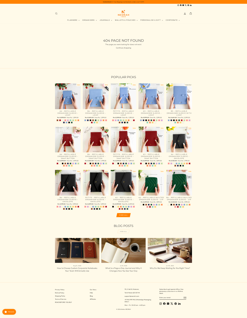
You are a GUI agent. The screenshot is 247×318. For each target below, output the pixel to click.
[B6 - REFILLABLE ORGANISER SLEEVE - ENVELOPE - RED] (78, 207)
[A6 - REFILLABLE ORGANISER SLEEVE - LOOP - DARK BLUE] (64, 122)
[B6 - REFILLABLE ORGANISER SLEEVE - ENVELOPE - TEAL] (68, 207)
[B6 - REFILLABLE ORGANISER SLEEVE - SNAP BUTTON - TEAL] (97, 166)
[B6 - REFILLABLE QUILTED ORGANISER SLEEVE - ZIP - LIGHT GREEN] (187, 205)
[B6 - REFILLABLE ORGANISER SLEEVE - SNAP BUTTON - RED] (85, 163)
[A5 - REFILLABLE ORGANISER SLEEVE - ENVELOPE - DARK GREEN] (127, 209)
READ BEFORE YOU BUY (63, 302)
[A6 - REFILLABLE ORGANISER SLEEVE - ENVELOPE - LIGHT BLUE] (176, 163)
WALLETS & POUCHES (125, 20)
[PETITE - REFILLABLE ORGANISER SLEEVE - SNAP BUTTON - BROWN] (121, 163)
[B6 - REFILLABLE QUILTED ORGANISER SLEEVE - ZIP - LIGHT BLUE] (184, 205)
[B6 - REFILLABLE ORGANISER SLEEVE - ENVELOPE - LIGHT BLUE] (65, 207)
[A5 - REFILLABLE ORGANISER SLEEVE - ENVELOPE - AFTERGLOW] (116, 207)
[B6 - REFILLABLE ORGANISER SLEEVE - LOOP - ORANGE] (103, 120)
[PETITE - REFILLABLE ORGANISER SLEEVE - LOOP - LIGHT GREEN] (123, 120)
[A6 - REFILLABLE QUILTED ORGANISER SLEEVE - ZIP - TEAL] (153, 207)
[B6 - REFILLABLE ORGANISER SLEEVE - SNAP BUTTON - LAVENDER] (101, 163)
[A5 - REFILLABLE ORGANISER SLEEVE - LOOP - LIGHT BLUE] (141, 120)
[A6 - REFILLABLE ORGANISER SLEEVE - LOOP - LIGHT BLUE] (66, 122)
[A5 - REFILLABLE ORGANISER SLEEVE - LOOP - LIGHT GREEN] (156, 120)
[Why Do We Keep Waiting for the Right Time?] (170, 250)
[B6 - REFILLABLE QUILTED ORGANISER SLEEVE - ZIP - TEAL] (180, 207)
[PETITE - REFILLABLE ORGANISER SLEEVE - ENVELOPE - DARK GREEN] (100, 209)
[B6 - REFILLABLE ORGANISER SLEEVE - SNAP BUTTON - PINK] (94, 166)
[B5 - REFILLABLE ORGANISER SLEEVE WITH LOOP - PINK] (187, 120)
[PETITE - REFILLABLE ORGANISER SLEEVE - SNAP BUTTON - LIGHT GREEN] (134, 163)
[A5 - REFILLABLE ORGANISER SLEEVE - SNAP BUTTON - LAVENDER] (156, 163)
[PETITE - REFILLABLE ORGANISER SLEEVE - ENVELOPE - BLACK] (97, 209)
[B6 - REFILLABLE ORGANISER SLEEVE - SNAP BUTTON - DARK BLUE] (96, 163)
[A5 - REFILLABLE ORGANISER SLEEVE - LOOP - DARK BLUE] (143, 120)
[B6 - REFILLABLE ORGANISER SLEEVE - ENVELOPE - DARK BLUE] (66, 209)
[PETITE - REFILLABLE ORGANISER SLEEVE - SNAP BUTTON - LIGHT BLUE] (131, 163)
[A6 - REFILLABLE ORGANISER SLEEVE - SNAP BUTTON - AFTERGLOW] (60, 163)
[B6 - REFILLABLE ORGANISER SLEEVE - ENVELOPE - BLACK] (69, 209)
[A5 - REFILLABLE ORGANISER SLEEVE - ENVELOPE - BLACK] (113, 207)
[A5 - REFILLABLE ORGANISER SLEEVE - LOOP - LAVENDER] (162, 120)
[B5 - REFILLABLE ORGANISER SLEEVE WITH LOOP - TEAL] (175, 122)
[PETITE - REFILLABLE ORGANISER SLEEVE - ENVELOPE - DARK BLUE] (94, 209)
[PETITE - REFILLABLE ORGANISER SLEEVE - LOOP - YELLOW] (126, 120)
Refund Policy (59, 293)
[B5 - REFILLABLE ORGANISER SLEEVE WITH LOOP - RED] (182, 120)
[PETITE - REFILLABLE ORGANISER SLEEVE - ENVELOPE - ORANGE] (103, 207)
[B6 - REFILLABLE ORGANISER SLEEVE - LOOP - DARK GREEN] (96, 120)
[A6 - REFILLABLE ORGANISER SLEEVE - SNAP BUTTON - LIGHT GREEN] (78, 163)
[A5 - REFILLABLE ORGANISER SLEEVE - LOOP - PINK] (159, 120)
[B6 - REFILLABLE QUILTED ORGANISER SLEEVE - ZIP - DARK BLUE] (176, 205)
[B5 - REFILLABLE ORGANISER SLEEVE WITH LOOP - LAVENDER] (189, 120)
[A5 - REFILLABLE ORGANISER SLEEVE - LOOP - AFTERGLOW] (155, 122)
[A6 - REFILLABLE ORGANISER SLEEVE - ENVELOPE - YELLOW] (184, 163)
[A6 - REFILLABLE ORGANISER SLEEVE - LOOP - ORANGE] (78, 120)
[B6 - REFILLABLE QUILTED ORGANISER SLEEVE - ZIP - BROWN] (174, 205)
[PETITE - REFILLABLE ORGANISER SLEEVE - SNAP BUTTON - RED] (113, 163)
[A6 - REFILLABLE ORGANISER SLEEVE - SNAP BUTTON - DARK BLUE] (68, 163)
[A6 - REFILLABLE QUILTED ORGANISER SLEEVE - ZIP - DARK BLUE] (149, 205)
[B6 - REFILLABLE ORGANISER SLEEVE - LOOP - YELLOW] (97, 122)
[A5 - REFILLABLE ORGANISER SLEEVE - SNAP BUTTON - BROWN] (149, 163)
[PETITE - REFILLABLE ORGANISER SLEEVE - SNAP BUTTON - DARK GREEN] (126, 163)
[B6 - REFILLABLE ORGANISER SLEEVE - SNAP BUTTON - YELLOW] (100, 166)
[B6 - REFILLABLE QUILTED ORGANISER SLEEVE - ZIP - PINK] (175, 207)
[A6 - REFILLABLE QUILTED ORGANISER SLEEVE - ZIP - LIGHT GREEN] (159, 205)
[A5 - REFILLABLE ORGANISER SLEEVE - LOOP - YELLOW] (153, 122)
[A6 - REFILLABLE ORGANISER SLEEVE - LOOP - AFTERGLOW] (63, 120)
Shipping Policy (60, 296)
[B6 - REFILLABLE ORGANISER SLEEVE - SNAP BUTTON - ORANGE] (92, 166)
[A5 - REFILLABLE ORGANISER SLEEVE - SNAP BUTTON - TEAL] (153, 166)
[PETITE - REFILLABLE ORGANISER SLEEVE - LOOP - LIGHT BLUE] (118, 120)
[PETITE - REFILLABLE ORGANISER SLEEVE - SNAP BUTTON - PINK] (122, 166)
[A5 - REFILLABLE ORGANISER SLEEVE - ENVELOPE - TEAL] (123, 207)
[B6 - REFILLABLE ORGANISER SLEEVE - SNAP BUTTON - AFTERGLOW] (88, 163)
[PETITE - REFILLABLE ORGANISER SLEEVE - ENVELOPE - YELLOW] (101, 207)
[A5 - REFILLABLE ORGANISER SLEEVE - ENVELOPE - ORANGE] (121, 207)
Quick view (67, 107)
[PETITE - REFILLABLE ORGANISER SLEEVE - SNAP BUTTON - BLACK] (118, 163)
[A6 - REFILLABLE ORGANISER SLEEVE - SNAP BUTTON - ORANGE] (64, 166)
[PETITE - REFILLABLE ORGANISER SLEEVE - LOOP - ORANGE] (129, 120)
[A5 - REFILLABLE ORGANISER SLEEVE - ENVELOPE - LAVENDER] (131, 207)
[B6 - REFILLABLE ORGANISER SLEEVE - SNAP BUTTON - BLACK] (90, 163)
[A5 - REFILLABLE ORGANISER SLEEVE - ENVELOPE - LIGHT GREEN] (126, 207)
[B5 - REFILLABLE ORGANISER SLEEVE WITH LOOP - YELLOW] (180, 122)
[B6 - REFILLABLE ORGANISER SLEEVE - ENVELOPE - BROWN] (64, 209)
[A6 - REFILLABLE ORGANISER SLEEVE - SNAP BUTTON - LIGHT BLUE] (76, 163)
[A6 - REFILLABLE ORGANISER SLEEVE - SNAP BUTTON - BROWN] (65, 163)
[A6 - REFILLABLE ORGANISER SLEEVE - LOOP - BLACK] (69, 122)
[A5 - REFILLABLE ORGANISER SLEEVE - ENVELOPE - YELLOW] (118, 207)
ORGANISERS (88, 20)
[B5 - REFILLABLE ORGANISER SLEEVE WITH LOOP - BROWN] (176, 120)
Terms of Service (60, 299)
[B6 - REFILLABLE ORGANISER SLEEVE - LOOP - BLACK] (90, 120)
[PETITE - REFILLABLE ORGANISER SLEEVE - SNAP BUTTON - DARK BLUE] (123, 163)
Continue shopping (123, 48)
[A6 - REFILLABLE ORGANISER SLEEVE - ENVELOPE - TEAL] (179, 163)
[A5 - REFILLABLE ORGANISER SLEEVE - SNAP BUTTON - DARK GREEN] (154, 163)
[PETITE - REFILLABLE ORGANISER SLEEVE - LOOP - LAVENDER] (116, 120)
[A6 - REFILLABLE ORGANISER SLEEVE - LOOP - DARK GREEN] (72, 122)
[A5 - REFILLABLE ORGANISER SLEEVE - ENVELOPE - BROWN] (122, 209)
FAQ (91, 293)
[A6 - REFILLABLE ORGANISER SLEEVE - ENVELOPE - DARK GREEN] (183, 166)
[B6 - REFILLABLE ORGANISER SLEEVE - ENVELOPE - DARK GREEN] (72, 209)
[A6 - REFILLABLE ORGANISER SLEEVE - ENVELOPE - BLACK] (180, 166)
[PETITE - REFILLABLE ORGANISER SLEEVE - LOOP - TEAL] (121, 120)
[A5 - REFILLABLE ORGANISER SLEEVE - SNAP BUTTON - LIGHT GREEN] (162, 163)
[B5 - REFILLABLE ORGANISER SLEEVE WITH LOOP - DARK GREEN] (179, 120)
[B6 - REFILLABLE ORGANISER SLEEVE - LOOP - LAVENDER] (101, 120)
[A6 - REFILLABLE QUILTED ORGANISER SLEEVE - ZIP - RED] (150, 207)
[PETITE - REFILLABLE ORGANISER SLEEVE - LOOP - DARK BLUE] (122, 122)
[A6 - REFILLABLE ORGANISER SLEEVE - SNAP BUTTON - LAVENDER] (73, 163)
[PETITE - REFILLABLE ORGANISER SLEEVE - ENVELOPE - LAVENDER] (88, 207)
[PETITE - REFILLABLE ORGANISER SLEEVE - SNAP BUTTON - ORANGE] (120, 166)
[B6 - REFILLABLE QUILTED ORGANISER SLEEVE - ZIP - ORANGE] (189, 205)
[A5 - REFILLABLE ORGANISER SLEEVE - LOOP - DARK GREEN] (151, 120)
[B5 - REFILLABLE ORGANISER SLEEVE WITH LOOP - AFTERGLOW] (183, 122)
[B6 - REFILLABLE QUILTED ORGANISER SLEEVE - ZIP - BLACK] (171, 205)
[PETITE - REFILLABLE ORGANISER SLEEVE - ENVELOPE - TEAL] (96, 207)
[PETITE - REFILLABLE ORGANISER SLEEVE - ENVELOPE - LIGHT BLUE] (93, 207)
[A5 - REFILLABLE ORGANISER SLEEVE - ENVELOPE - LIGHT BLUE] (129, 207)
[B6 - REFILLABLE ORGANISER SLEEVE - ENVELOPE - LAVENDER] (60, 207)
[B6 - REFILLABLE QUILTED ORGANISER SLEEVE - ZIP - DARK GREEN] (179, 205)
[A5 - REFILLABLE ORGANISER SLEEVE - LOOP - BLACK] (146, 120)
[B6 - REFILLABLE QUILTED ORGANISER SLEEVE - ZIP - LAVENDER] (182, 205)
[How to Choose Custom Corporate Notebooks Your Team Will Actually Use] (77, 250)
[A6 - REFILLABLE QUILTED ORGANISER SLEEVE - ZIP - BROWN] (146, 205)
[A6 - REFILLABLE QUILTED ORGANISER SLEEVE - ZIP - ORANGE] (162, 205)
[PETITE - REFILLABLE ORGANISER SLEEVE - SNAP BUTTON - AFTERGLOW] (116, 163)
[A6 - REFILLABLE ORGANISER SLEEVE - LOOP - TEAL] (70, 120)
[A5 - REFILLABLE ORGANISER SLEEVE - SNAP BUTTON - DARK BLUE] (151, 163)
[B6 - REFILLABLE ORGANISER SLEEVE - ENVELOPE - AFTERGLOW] (63, 207)
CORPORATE (172, 20)
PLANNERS (72, 20)
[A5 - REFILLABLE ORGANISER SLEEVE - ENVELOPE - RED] (120, 209)
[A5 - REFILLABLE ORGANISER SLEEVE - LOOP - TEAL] (147, 122)
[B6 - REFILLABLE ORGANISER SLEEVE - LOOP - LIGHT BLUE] (85, 120)
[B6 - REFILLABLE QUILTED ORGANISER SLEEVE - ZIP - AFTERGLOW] (169, 205)
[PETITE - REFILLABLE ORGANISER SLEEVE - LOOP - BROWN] (120, 122)
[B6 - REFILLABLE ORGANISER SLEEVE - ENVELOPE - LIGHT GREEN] (70, 207)
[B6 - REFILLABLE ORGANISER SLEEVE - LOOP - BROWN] (93, 120)
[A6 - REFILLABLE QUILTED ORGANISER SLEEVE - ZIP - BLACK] (143, 205)
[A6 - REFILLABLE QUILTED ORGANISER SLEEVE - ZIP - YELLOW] (155, 207)
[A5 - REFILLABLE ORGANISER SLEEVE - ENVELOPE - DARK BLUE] (125, 209)
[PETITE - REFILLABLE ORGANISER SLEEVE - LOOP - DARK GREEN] (127, 122)
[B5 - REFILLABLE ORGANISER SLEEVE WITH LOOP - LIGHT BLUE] (169, 120)
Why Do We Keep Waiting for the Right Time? (170, 268)
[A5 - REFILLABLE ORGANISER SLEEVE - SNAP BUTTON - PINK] (150, 166)
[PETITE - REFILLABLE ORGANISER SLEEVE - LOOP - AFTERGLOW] (131, 120)
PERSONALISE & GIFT (150, 20)
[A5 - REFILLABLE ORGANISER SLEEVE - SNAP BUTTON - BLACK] (146, 163)
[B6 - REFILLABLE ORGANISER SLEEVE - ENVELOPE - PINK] (57, 207)
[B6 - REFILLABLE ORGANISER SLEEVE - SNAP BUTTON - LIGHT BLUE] (103, 163)
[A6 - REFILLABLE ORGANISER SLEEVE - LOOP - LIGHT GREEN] (73, 120)
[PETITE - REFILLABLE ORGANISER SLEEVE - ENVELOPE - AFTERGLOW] (90, 207)
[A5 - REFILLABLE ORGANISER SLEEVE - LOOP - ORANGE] (150, 122)
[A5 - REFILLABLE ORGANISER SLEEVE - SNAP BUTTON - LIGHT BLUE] (159, 163)
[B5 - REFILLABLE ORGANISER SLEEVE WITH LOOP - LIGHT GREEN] (184, 120)
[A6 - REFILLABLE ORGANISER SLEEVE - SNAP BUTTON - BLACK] (63, 163)
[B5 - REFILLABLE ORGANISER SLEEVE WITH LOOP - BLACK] (174, 120)
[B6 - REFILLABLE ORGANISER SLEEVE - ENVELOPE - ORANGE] (76, 207)
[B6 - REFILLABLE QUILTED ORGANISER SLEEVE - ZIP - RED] (178, 207)
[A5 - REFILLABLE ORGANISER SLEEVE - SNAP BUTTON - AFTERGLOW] (143, 163)
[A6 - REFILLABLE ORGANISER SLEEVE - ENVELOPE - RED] (189, 163)
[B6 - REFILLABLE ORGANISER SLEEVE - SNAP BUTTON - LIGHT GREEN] (106, 163)
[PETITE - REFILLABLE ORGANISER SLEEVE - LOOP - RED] (134, 120)
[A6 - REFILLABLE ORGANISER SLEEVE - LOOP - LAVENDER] (68, 120)
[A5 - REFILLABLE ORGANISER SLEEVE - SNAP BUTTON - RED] (141, 163)
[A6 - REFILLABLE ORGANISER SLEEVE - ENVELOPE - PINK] (169, 163)
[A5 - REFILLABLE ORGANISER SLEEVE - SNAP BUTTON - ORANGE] (147, 166)
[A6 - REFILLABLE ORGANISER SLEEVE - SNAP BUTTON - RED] (57, 163)
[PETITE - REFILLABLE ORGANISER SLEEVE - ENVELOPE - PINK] (85, 207)
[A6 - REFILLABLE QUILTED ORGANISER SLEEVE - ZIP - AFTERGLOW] (141, 205)
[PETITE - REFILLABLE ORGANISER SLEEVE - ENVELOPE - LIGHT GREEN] (98, 207)
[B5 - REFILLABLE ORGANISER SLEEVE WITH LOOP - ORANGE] (178, 122)
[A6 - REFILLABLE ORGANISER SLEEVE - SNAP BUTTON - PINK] (66, 166)
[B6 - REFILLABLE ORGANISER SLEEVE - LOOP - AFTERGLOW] (100, 122)
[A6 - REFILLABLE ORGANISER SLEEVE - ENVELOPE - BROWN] (175, 166)
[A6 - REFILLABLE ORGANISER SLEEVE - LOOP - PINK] (65, 120)
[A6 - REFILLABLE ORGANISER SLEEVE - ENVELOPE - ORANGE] (187, 163)
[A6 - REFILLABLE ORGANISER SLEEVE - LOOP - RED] (60, 120)
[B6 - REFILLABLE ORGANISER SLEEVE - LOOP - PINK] (106, 120)
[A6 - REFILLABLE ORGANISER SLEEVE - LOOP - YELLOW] (76, 120)
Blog (91, 296)
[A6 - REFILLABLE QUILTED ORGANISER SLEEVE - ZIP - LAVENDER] (154, 205)
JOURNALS (105, 20)
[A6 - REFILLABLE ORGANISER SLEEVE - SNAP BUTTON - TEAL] (69, 166)
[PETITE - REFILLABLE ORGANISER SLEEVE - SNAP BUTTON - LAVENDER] (129, 163)
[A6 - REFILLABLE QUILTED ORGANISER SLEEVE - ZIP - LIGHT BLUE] (156, 205)
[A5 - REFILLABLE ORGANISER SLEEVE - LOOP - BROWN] (149, 120)
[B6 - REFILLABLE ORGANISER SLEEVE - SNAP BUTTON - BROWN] (93, 163)
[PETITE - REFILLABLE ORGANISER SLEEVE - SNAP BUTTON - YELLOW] (127, 166)
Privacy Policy (59, 290)
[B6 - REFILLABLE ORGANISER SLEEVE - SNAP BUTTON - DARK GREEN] (98, 163)
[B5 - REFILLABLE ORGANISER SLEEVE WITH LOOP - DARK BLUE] (171, 120)
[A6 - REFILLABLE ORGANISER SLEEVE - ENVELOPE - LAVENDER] (171, 163)
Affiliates (93, 299)
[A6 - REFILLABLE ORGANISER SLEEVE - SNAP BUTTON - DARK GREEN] (70, 163)
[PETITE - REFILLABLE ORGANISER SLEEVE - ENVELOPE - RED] (106, 207)
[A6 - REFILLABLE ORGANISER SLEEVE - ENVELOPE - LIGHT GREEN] (182, 163)
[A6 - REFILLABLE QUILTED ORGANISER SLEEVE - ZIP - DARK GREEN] (151, 205)
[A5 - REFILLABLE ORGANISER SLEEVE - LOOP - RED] (154, 120)
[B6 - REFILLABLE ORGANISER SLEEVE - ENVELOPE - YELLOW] (73, 207)
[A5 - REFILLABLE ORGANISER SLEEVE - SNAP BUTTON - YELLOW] (155, 166)
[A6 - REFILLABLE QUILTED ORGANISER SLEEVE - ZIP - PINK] (147, 207)
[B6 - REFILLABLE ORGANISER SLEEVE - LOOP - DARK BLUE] (88, 120)
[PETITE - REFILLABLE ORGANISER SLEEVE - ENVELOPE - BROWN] (92, 209)
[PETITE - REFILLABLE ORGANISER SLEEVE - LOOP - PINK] (113, 120)
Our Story (93, 290)
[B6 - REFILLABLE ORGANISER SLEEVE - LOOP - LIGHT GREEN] (98, 120)
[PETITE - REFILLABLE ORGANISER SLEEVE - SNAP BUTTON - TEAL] (125, 166)
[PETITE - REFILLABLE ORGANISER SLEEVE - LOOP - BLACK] (125, 122)
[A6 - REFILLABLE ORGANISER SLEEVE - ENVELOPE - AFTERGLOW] (174, 163)
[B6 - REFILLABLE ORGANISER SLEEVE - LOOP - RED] (92, 122)
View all (123, 215)
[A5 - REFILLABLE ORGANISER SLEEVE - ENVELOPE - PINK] (134, 207)
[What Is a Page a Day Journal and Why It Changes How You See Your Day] (123, 250)
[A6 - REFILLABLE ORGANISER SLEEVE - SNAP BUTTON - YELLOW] (72, 166)
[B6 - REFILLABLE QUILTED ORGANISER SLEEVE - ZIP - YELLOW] (183, 207)
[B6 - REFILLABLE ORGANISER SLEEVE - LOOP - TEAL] (94, 122)
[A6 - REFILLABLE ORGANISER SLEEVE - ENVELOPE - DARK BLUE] (178, 166)
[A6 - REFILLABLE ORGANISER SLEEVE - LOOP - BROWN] (57, 120)
